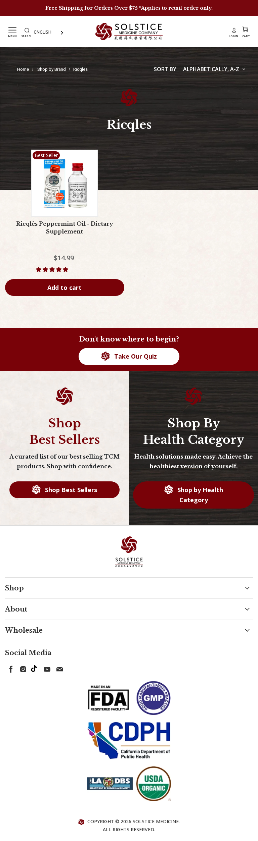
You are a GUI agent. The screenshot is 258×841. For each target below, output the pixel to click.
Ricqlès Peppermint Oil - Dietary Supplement (64, 227)
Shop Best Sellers (70, 490)
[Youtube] (46, 668)
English (42, 32)
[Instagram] (22, 668)
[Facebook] (9, 668)
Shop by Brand (51, 69)
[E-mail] (58, 668)
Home (23, 69)
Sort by (165, 69)
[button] (53, 269)
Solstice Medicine (156, 821)
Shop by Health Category (199, 495)
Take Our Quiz (135, 356)
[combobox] (49, 32)
